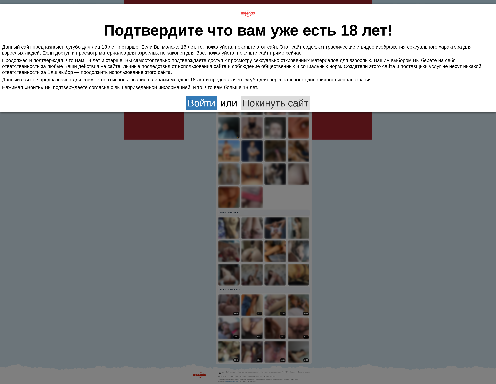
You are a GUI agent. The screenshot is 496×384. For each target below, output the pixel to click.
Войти (201, 103)
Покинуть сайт (275, 103)
